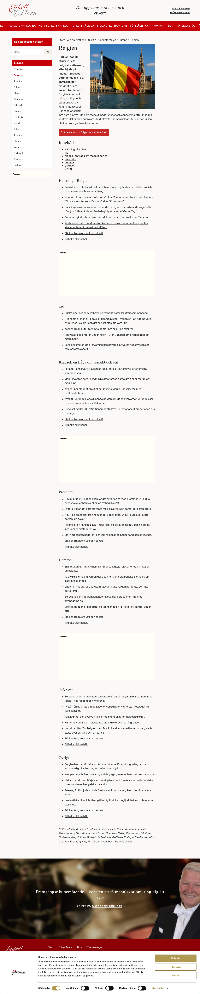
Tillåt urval (175, 967)
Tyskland (18, 165)
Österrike (18, 69)
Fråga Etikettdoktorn (112, 26)
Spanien (17, 159)
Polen (16, 87)
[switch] (85, 988)
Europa (123, 40)
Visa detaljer (158, 988)
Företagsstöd (186, 26)
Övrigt (68, 168)
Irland (16, 123)
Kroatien (17, 81)
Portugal (18, 153)
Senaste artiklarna (22, 26)
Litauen (17, 141)
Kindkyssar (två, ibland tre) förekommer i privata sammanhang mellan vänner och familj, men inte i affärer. (106, 225)
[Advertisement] (107, 274)
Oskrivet (70, 165)
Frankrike (18, 117)
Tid (66, 152)
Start (62, 40)
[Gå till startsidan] (39, 10)
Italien (16, 129)
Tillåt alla (175, 958)
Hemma (69, 162)
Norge (16, 147)
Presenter (70, 159)
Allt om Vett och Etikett (80, 40)
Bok (170, 26)
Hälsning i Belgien (75, 149)
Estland (17, 105)
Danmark (18, 99)
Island (16, 93)
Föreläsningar (181, 8)
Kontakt (159, 26)
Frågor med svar (180, 12)
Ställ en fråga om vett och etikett (84, 233)
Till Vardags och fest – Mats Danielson (110, 841)
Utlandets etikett (106, 40)
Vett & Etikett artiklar (54, 26)
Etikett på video (83, 26)
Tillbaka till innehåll (76, 239)
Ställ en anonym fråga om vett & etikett (84, 132)
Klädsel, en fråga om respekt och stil (86, 155)
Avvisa (175, 975)
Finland (17, 111)
